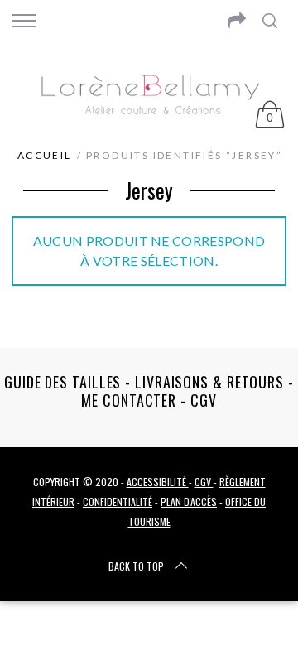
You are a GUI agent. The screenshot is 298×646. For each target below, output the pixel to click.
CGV (203, 400)
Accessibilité (158, 482)
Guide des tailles (62, 382)
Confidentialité (117, 501)
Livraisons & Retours (209, 382)
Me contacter (128, 400)
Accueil (44, 155)
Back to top (136, 566)
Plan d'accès (189, 501)
